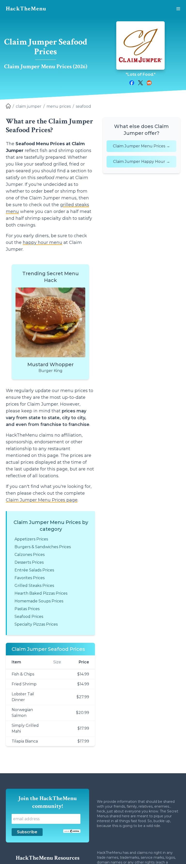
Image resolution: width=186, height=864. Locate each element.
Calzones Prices (30, 554)
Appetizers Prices (31, 539)
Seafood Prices (29, 616)
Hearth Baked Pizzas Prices (41, 593)
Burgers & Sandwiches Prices (43, 547)
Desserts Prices (29, 562)
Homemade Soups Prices (39, 601)
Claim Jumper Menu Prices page (42, 500)
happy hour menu (42, 242)
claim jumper (28, 106)
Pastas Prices (27, 608)
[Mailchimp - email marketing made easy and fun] (71, 831)
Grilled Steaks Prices (34, 585)
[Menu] (178, 8)
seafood (83, 106)
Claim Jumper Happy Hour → (141, 161)
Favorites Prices (30, 578)
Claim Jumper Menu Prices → (141, 146)
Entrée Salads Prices (34, 570)
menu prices (58, 106)
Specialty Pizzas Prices (36, 624)
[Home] (8, 106)
